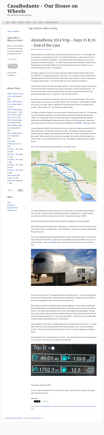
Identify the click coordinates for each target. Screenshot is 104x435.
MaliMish (79, 123)
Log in (9, 202)
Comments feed (12, 208)
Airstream (39, 406)
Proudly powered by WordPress (14, 418)
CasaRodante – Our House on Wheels (42, 8)
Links (34, 22)
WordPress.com (38, 418)
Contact (28, 22)
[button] (64, 176)
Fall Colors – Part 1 (13, 170)
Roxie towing (92, 406)
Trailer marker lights (13, 175)
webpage (52, 242)
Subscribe (13, 66)
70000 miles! (11, 180)
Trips (59, 406)
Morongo (86, 123)
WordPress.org (12, 210)
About (14, 22)
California (55, 406)
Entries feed (11, 205)
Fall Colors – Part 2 (13, 165)
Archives (20, 22)
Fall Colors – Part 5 (13, 149)
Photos (41, 22)
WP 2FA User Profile (52, 22)
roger (50, 49)
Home (7, 22)
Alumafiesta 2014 (47, 406)
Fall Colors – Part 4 (13, 154)
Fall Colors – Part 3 (13, 159)
